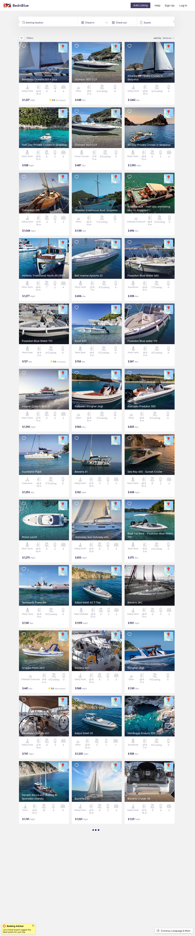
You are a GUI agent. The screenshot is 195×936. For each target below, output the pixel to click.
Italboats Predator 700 (141, 406)
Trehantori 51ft (31, 210)
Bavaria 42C (82, 667)
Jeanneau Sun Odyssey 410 (91, 537)
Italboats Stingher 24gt (89, 406)
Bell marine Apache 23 (88, 275)
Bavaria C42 (82, 798)
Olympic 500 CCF (86, 79)
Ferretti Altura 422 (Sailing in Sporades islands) (39, 796)
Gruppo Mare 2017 (33, 667)
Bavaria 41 (81, 471)
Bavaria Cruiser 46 (138, 798)
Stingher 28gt (135, 667)
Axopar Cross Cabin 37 (36, 406)
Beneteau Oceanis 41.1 (35, 733)
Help (157, 5)
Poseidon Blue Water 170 (37, 341)
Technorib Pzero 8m (34, 602)
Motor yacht (29, 537)
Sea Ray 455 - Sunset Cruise (144, 471)
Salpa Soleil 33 (84, 733)
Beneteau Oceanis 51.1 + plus (39, 79)
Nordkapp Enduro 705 (141, 733)
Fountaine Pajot (31, 471)
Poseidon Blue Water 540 (143, 275)
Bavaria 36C (135, 602)
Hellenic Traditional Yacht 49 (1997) (43, 275)
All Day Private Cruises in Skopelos (148, 144)
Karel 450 (81, 341)
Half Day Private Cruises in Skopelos (44, 144)
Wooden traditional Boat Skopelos (96, 210)
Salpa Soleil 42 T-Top (88, 602)
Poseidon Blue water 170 (142, 341)
